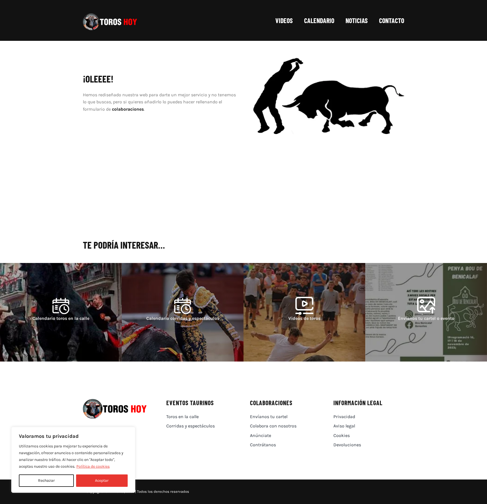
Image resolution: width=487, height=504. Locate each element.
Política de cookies (93, 466)
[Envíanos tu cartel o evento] (426, 312)
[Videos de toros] (304, 312)
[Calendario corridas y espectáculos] (183, 312)
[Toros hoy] (110, 14)
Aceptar (102, 480)
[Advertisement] (243, 193)
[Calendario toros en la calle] (61, 312)
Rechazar (46, 480)
